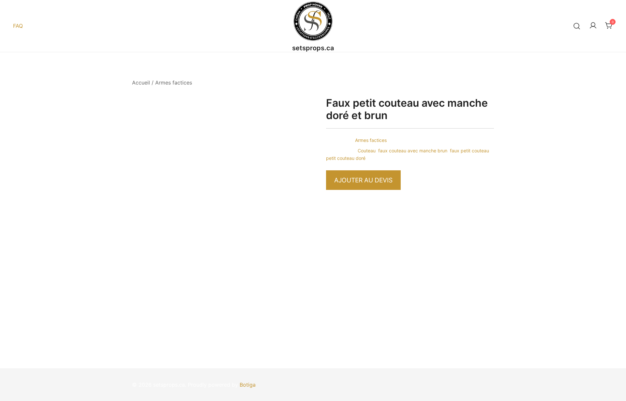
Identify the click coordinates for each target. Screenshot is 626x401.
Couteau (367, 150)
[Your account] (593, 26)
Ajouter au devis (363, 180)
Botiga (248, 384)
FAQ (18, 26)
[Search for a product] (577, 26)
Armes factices (173, 82)
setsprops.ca (313, 48)
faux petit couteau (469, 150)
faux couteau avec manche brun (412, 150)
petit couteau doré (345, 158)
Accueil (141, 82)
